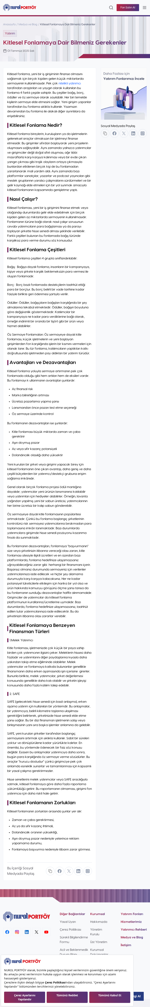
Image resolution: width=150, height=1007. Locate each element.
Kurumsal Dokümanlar (99, 952)
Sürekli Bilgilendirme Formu (74, 940)
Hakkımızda (98, 921)
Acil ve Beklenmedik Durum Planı (74, 952)
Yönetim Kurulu (96, 932)
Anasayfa (9, 24)
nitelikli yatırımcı (70, 83)
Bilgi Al (135, 996)
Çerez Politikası (70, 929)
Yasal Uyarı (68, 921)
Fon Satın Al (128, 7)
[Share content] (50, 871)
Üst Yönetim (98, 942)
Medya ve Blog (28, 24)
